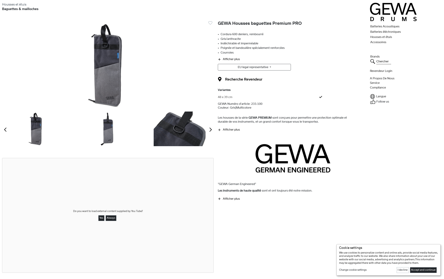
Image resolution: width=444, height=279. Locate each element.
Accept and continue (423, 270)
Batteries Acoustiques (384, 26)
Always (111, 218)
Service (375, 83)
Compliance (378, 87)
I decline (403, 270)
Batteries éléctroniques (385, 31)
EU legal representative (253, 67)
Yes (101, 218)
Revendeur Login (381, 71)
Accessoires (378, 42)
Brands (375, 56)
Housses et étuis (14, 4)
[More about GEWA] (292, 158)
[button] (406, 96)
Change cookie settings (353, 270)
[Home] (393, 11)
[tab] (293, 97)
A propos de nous (382, 78)
